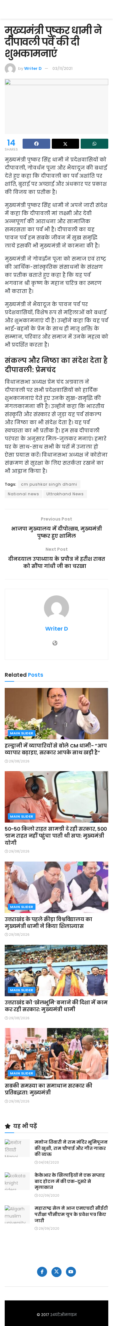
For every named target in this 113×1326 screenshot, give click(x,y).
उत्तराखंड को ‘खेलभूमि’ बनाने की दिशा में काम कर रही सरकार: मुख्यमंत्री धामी (56, 1006)
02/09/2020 (48, 1195)
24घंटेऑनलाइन (63, 1314)
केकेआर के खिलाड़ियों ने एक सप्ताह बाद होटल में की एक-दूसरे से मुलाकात (70, 1181)
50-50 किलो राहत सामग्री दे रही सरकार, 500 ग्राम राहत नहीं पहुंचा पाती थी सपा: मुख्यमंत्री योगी (56, 836)
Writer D (33, 68)
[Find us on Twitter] (56, 1272)
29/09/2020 (48, 1228)
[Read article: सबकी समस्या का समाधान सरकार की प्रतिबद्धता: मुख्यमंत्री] (56, 1053)
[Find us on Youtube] (71, 1272)
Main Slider (21, 733)
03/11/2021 (62, 68)
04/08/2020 (48, 1162)
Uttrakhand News (65, 494)
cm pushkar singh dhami (49, 484)
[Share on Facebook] (36, 144)
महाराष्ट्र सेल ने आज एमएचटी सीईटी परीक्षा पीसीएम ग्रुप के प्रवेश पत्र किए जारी (71, 1214)
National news (23, 494)
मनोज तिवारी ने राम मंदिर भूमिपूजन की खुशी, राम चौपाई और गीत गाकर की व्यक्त (71, 1148)
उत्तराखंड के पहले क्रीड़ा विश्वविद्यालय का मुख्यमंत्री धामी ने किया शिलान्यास (48, 923)
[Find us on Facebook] (42, 1272)
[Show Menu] (105, 9)
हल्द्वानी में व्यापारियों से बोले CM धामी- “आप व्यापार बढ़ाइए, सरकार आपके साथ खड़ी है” (55, 749)
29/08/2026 (19, 761)
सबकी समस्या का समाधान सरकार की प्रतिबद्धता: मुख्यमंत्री (48, 1089)
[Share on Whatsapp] (94, 144)
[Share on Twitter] (65, 144)
